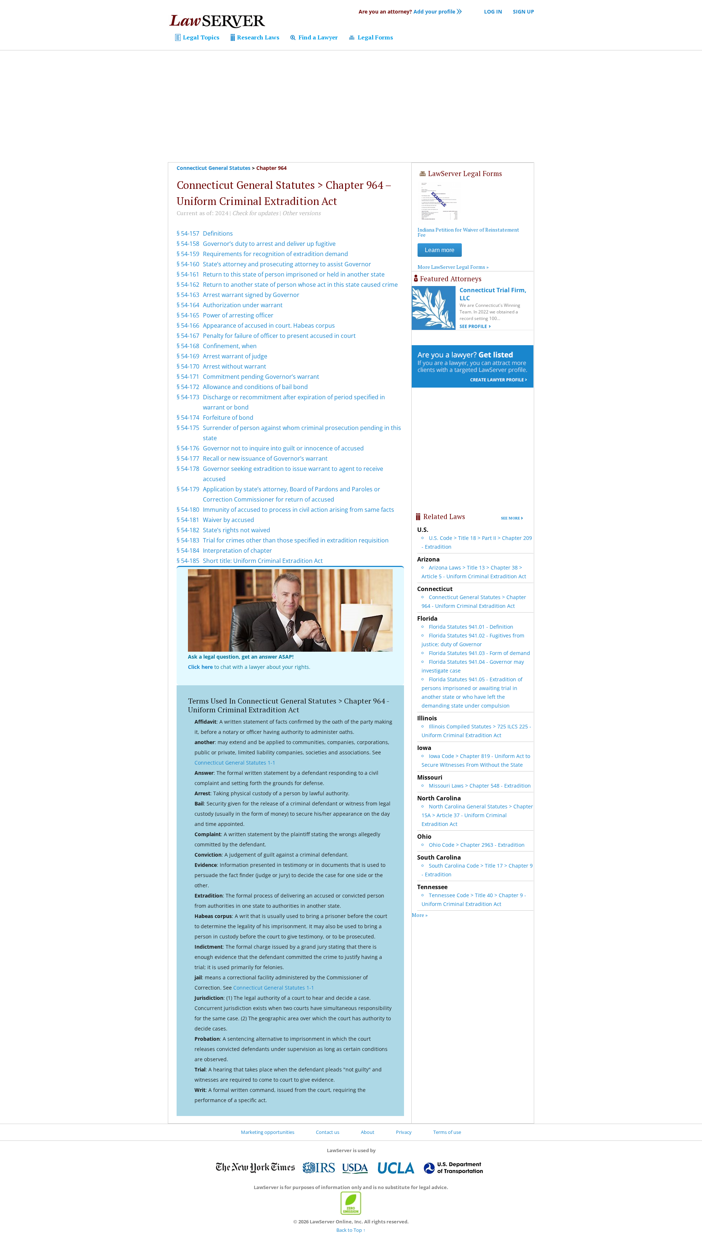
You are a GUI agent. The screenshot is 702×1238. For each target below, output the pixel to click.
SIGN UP (523, 11)
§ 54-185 (188, 561)
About (367, 1132)
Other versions (301, 213)
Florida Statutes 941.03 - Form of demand (479, 653)
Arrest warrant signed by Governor (251, 295)
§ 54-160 (188, 264)
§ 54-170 (188, 366)
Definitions (218, 233)
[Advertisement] (351, 106)
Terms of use (447, 1132)
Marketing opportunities (267, 1132)
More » (420, 914)
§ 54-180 (188, 510)
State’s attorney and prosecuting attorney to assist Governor (287, 264)
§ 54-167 (188, 336)
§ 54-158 (188, 244)
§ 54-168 (188, 346)
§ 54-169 (188, 356)
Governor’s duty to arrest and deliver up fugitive (269, 244)
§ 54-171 (188, 377)
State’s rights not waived (236, 530)
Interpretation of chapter (237, 550)
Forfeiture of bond (228, 418)
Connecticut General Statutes (213, 167)
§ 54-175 (188, 428)
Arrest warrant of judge (235, 356)
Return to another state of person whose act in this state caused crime (300, 285)
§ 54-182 (188, 530)
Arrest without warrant (234, 366)
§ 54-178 (188, 469)
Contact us (327, 1132)
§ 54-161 (188, 274)
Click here (200, 666)
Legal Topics (200, 37)
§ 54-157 (188, 233)
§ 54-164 (188, 305)
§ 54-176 (188, 448)
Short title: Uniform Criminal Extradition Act (263, 561)
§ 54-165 (188, 315)
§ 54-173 (188, 397)
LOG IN (493, 11)
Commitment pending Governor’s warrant (261, 377)
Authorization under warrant (243, 305)
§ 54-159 (188, 254)
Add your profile (407, 11)
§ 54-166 (188, 325)
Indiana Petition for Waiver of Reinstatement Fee (468, 232)
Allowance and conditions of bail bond (255, 387)
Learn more (439, 250)
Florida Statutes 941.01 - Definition (471, 626)
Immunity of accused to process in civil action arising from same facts (298, 510)
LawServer (217, 23)
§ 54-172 (188, 387)
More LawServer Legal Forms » (453, 266)
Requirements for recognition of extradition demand (275, 254)
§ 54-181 (188, 520)
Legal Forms (374, 37)
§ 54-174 (188, 418)
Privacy (404, 1132)
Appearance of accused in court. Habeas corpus (269, 325)
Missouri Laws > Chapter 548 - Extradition (480, 785)
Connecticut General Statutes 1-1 (235, 762)
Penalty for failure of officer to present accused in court (279, 336)
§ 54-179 (188, 489)
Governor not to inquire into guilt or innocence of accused (283, 448)
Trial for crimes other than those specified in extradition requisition (296, 540)
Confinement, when (230, 346)
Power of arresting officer (238, 315)
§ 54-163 (188, 295)
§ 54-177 (188, 458)
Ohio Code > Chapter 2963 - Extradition (477, 844)
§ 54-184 (188, 550)
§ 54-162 (188, 285)
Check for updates (255, 213)
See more (510, 518)
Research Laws (257, 37)
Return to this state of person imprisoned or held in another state (294, 274)
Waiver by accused (228, 520)
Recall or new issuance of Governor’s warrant (265, 458)
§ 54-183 (188, 540)
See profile (473, 326)
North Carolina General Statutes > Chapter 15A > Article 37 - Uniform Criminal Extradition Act (477, 815)
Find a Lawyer (317, 37)
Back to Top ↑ (351, 1230)
